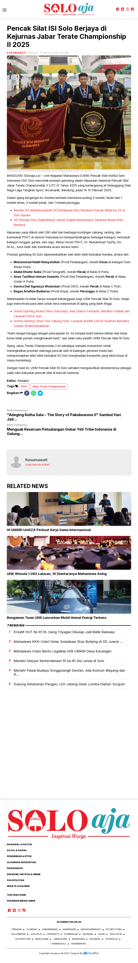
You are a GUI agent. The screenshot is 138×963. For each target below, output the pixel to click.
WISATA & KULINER (18, 886)
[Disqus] (69, 750)
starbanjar (71, 934)
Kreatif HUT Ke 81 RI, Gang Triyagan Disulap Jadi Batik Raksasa (64, 632)
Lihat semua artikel (37, 464)
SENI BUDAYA (15, 868)
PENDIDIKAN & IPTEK (19, 856)
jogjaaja (36, 934)
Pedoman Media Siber (21, 900)
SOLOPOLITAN (15, 880)
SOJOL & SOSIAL (17, 850)
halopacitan (22, 939)
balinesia (88, 934)
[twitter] (40, 393)
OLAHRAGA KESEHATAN (21, 862)
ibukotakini (41, 939)
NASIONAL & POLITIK (19, 844)
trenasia (16, 929)
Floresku (32, 929)
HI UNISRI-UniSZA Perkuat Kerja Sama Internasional (49, 530)
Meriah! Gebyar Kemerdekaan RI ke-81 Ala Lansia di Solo (59, 661)
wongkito (53, 934)
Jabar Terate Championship (48, 386)
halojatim (116, 934)
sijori (101, 934)
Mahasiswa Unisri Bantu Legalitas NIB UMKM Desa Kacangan (62, 651)
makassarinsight (91, 929)
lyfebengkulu (58, 943)
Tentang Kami (16, 894)
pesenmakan (78, 943)
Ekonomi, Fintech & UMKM (23, 874)
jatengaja (111, 939)
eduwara (95, 939)
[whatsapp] (33, 393)
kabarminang (50, 929)
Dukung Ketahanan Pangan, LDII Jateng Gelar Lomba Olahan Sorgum (69, 684)
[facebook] (26, 393)
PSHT (24, 386)
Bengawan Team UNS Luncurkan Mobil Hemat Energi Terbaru (56, 618)
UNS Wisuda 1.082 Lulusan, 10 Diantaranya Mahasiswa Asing (57, 574)
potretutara (114, 929)
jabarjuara (60, 939)
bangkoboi (78, 939)
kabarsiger (69, 929)
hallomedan (18, 934)
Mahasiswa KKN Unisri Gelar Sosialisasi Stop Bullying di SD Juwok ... (68, 642)
